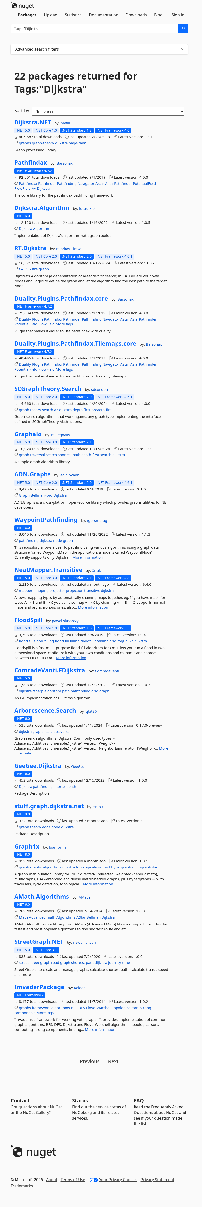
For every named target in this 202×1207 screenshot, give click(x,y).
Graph (24, 495)
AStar (80, 917)
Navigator (86, 183)
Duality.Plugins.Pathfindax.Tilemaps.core (75, 343)
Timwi (76, 248)
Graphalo (28, 434)
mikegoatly (60, 434)
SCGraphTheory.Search (48, 388)
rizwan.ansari (84, 942)
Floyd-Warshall (98, 1007)
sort (135, 1007)
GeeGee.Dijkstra (38, 765)
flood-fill (26, 640)
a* (56, 409)
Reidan (79, 987)
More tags (64, 323)
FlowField (22, 188)
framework (41, 1007)
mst (107, 867)
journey (114, 962)
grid (112, 640)
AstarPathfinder (118, 183)
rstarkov (63, 248)
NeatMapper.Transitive (48, 569)
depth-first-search (96, 454)
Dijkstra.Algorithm (41, 207)
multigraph (141, 867)
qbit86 (91, 711)
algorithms (52, 867)
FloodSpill (28, 619)
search (47, 409)
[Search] (183, 28)
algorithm (52, 690)
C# (21, 268)
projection (74, 590)
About (51, 1179)
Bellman (93, 917)
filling (75, 640)
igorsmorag (97, 520)
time (126, 962)
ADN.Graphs (32, 474)
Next (113, 1061)
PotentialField (144, 183)
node (57, 540)
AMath (84, 897)
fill (67, 640)
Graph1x (26, 846)
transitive (92, 590)
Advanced (37, 917)
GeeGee (77, 766)
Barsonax (65, 163)
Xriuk (96, 570)
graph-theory (43, 142)
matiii (65, 122)
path (76, 454)
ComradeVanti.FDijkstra (49, 670)
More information (87, 557)
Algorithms (65, 917)
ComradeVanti (107, 670)
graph (44, 268)
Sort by (21, 110)
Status (80, 1100)
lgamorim (57, 847)
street (24, 962)
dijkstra (61, 142)
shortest (65, 454)
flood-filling (44, 640)
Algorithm (41, 228)
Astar (99, 183)
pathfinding (29, 540)
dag (155, 867)
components (24, 1012)
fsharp (38, 690)
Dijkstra (43, 188)
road (55, 962)
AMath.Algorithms (41, 896)
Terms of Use (73, 1179)
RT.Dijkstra (30, 248)
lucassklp (87, 208)
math (51, 917)
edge (46, 826)
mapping (41, 590)
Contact (20, 1100)
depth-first (81, 409)
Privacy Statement (157, 1179)
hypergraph (121, 867)
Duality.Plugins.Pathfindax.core (61, 298)
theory (35, 409)
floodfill (87, 640)
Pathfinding (67, 183)
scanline (101, 640)
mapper (25, 590)
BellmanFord (41, 495)
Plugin (37, 319)
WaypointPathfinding (46, 519)
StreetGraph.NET (39, 941)
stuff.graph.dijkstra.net (49, 806)
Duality (25, 319)
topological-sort (89, 867)
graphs (25, 142)
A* (34, 188)
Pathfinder (47, 183)
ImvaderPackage (39, 987)
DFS (81, 1007)
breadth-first (102, 409)
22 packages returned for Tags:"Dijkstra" (75, 82)
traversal (37, 454)
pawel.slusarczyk (66, 620)
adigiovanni (70, 474)
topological (121, 1007)
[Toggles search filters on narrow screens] (182, 49)
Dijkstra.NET (32, 122)
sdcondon (99, 389)
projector (57, 590)
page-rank (77, 142)
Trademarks (22, 1185)
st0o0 (98, 806)
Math (23, 917)
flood (59, 640)
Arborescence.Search (45, 710)
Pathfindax (30, 162)
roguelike (125, 640)
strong (145, 1007)
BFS (74, 1007)
